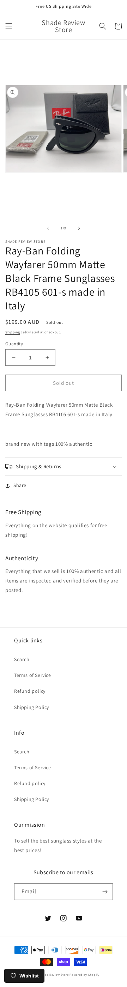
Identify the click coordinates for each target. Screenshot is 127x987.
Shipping (12, 332)
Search (22, 659)
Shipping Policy (31, 707)
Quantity (14, 344)
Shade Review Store (54, 974)
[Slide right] (79, 228)
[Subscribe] (105, 891)
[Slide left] (48, 228)
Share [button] (19, 485)
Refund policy (30, 691)
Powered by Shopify (84, 974)
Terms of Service (32, 675)
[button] (9, 26)
